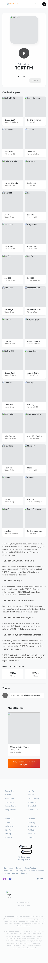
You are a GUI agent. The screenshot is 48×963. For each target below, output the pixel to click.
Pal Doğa (31, 404)
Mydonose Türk (34, 309)
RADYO (13, 666)
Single (18, 752)
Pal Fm (7, 499)
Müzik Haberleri (15, 708)
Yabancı (8, 154)
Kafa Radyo (9, 826)
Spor (36, 375)
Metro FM (31, 467)
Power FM (9, 151)
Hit (14, 154)
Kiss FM (30, 214)
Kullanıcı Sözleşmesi (37, 871)
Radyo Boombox (34, 531)
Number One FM (34, 826)
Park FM (8, 341)
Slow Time (9, 467)
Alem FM (8, 214)
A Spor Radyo (33, 373)
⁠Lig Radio (8, 837)
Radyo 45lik (10, 373)
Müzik (12, 752)
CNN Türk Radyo (34, 436)
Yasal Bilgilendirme (10, 873)
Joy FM (8, 278)
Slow (13, 470)
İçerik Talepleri (20, 871)
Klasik (37, 343)
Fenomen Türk (33, 810)
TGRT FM (31, 151)
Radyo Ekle (7, 871)
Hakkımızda (8, 868)
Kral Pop (8, 834)
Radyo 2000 (10, 120)
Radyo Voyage (33, 341)
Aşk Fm (8, 531)
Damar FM (32, 802)
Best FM (31, 795)
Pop (35, 122)
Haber (27, 64)
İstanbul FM (9, 819)
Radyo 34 (31, 183)
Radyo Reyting (30, 868)
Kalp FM (30, 499)
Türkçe (20, 64)
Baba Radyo (9, 798)
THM (13, 343)
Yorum (6, 688)
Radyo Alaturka (11, 183)
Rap (35, 533)
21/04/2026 (14, 749)
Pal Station (9, 246)
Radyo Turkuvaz (34, 120)
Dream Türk (32, 806)
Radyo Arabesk (10, 810)
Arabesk (14, 122)
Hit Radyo (9, 309)
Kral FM (30, 278)
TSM (13, 185)
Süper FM (9, 404)
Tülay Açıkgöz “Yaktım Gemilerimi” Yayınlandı (20, 748)
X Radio (8, 795)
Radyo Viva (32, 246)
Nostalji (14, 375)
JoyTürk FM (9, 802)
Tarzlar (18, 868)
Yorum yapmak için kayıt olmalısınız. (26, 695)
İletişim (24, 873)
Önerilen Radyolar (11, 92)
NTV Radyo (10, 436)
